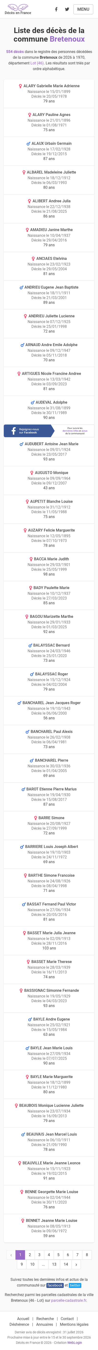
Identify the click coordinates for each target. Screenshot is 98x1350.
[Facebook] (56, 9)
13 (54, 1264)
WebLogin (74, 1343)
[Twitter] (67, 9)
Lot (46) (37, 63)
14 (66, 1264)
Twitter (75, 1285)
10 (32, 1264)
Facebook (55, 1285)
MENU (83, 9)
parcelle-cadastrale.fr (68, 1300)
